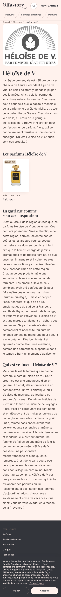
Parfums (9, 15)
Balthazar (9, 199)
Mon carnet (49, 6)
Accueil (6, 22)
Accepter (44, 591)
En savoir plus (36, 583)
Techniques (8, 554)
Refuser (16, 591)
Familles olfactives (31, 15)
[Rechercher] (33, 6)
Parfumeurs (8, 544)
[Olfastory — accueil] (15, 6)
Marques (17, 22)
